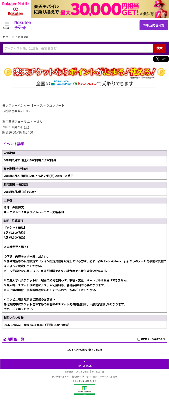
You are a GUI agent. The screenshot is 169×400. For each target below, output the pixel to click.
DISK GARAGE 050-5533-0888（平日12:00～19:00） (37, 325)
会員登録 (23, 37)
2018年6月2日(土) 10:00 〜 (20, 191)
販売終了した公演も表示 (152, 338)
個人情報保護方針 (60, 376)
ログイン (9, 37)
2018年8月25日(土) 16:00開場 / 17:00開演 (30, 160)
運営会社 (69, 371)
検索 (159, 48)
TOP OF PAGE (85, 365)
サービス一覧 (98, 371)
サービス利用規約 (108, 376)
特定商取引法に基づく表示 (84, 376)
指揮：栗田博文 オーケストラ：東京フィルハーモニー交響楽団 (34, 209)
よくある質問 (82, 371)
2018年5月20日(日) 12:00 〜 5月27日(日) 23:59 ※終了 (38, 176)
